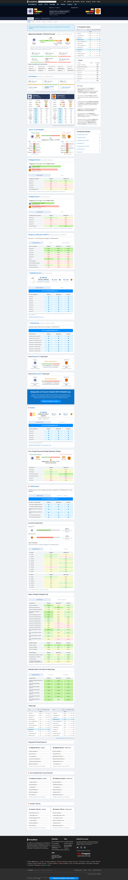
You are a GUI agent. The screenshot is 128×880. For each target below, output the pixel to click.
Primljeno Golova (34, 196)
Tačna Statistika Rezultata (57, 849)
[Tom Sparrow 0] (52, 764)
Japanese (36, 861)
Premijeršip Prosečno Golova (83, 140)
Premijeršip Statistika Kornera (35, 317)
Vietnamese (31, 865)
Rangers (34, 43)
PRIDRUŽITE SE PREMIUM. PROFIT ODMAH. (64, 878)
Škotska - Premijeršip (36, 96)
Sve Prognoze (32, 76)
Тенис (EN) (52, 4)
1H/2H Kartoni (34, 486)
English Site (66, 849)
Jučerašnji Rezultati (68, 841)
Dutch (35, 863)
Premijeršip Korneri (81, 149)
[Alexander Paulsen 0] (52, 756)
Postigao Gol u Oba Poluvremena (56, 847)
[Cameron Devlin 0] (28, 764)
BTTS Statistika (55, 843)
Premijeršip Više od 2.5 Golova (83, 146)
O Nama (85, 870)
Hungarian (96, 863)
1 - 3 (67, 146)
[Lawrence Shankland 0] (28, 759)
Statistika (30, 18)
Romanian (82, 861)
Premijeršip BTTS (80, 143)
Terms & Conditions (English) (94, 874)
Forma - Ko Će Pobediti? (36, 129)
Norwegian (89, 863)
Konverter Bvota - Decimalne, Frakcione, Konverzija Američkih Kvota (57, 857)
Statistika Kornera (35, 273)
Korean (54, 861)
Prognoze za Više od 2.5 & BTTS (38, 234)
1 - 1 (34, 150)
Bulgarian (38, 865)
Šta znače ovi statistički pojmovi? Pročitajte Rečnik (63, 125)
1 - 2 (34, 152)
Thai (71, 863)
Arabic (49, 865)
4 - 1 (67, 144)
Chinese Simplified (63, 863)
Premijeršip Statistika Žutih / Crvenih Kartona (38, 445)
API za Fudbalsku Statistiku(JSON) (68, 846)
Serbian (44, 865)
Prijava (98, 1)
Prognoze (37, 18)
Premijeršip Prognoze (81, 137)
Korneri (40, 4)
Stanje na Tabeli (45, 18)
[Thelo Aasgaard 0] (28, 792)
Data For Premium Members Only (50, 291)
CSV (75, 4)
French (76, 861)
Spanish (71, 861)
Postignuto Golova (34, 160)
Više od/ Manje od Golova (58, 841)
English (30, 861)
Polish (98, 861)
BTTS (46, 4)
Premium (63, 4)
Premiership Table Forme (61, 738)
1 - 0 (34, 144)
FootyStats (30, 870)
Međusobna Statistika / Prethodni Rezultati (41, 34)
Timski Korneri (34, 323)
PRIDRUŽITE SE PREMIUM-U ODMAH (50, 401)
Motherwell (67, 43)
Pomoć (89, 870)
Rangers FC (36, 95)
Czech (44, 863)
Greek (88, 861)
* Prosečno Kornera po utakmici (43, 280)
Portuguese (48, 861)
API (58, 4)
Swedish (93, 861)
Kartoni (32, 408)
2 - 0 (67, 150)
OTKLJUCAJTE (66, 87)
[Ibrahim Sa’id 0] (52, 792)
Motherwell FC (61, 95)
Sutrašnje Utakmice (68, 843)
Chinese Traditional (52, 863)
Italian (40, 863)
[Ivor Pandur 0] (28, 754)
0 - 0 (67, 152)
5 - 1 (34, 148)
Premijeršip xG (80, 152)
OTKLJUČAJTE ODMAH (49, 87)
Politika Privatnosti (97, 870)
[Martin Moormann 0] (52, 761)
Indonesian (82, 863)
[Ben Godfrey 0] (28, 756)
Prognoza (69, 4)
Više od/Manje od (32, 4)
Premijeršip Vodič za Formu (82, 134)
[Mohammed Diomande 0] (28, 761)
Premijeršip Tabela (84, 27)
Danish (65, 861)
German (30, 863)
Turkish (41, 861)
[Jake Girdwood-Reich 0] (52, 759)
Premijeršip (57, 7)
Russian (60, 861)
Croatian (76, 863)
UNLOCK (44, 277)
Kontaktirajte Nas (78, 870)
